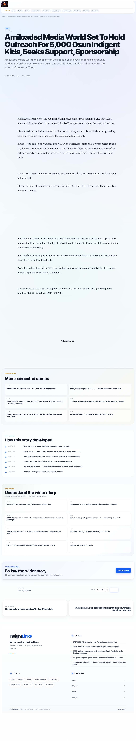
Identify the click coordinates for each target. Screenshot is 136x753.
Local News (46, 10)
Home (3, 16)
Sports (27, 10)
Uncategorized (67, 10)
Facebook (100, 589)
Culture (98, 697)
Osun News (95, 10)
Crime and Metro (36, 10)
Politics (20, 10)
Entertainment (56, 10)
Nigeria (98, 686)
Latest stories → (123, 570)
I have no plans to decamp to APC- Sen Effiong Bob (29, 609)
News (13, 10)
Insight (20, 636)
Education (86, 10)
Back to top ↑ (122, 709)
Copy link (114, 589)
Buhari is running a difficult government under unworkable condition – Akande (103, 609)
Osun (98, 692)
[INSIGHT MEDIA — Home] (4, 4)
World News (77, 10)
